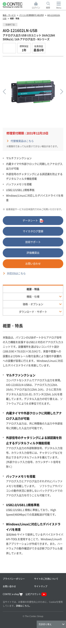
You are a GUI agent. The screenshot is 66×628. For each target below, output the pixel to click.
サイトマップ (40, 586)
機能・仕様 (33, 296)
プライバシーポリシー (14, 578)
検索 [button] (50, 5)
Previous (5, 91)
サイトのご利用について (46, 578)
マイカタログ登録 (33, 231)
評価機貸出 (33, 252)
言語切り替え (45, 624)
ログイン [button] (37, 5)
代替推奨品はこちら (22, 141)
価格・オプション (33, 304)
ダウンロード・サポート (33, 311)
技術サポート (33, 242)
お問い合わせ (33, 263)
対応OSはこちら (16, 273)
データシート (30, 220)
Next (60, 91)
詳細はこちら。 (23, 605)
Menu (58, 8)
